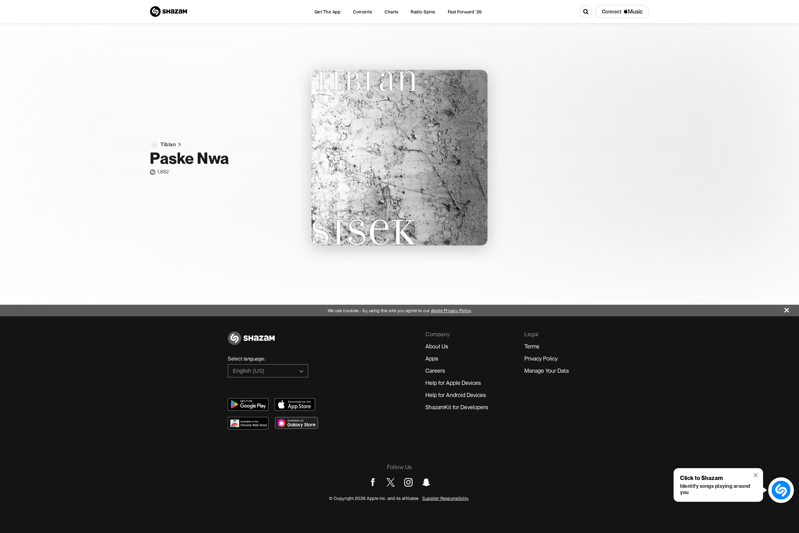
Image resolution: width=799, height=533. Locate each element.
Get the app (328, 11)
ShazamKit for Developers (456, 407)
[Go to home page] (251, 342)
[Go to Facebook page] (373, 482)
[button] (756, 476)
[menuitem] (327, 11)
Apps (431, 358)
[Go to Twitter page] (390, 482)
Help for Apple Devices (453, 382)
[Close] (791, 308)
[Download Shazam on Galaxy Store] (296, 423)
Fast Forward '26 (465, 11)
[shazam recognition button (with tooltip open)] (781, 490)
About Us (436, 346)
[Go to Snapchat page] (426, 482)
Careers (435, 370)
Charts (391, 11)
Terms (531, 346)
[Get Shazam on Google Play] (248, 404)
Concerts (362, 11)
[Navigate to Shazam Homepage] (168, 11)
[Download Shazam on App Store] (295, 404)
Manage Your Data (546, 370)
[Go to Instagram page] (408, 482)
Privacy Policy (541, 358)
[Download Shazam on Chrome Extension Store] (248, 423)
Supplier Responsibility (445, 498)
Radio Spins (423, 11)
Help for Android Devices (455, 394)
